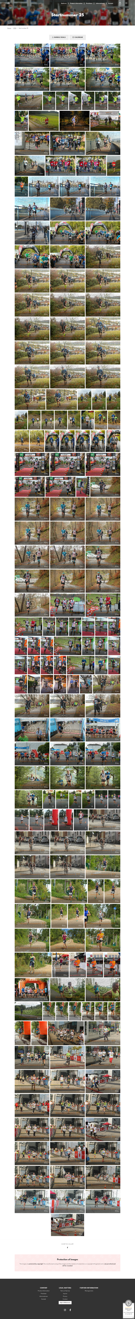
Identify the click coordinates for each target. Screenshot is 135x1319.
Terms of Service (65, 1291)
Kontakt (110, 3)
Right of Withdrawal (65, 1302)
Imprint (65, 1293)
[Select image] (16, 64)
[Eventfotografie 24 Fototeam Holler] (104, 820)
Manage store (89, 1291)
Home (9, 28)
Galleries (64, 3)
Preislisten (89, 3)
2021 (14, 28)
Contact (65, 1299)
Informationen (100, 3)
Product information (76, 3)
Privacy (65, 1296)
